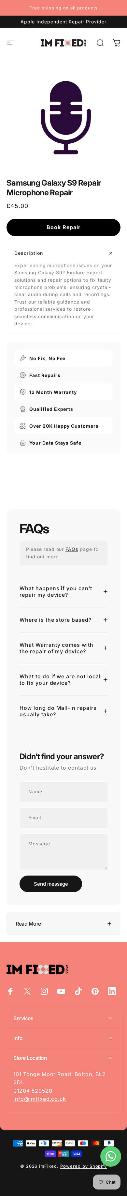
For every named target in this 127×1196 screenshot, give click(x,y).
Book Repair (63, 227)
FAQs (71, 549)
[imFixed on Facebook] (10, 991)
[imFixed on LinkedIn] (112, 991)
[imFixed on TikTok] (78, 991)
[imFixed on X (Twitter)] (27, 991)
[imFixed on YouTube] (61, 991)
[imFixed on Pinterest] (95, 991)
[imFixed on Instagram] (44, 991)
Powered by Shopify (83, 1166)
